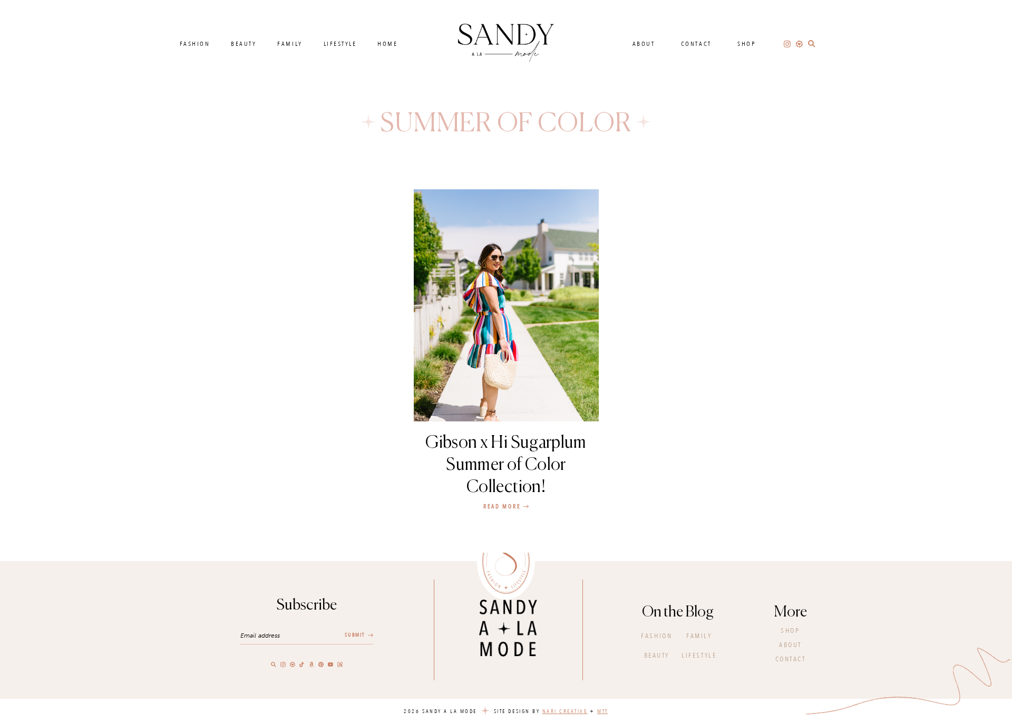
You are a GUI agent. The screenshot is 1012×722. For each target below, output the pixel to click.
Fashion (195, 44)
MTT (602, 711)
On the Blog (678, 612)
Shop (746, 44)
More (790, 612)
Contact (696, 44)
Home (387, 44)
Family (289, 44)
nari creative (565, 711)
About (643, 44)
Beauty (243, 44)
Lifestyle (340, 44)
